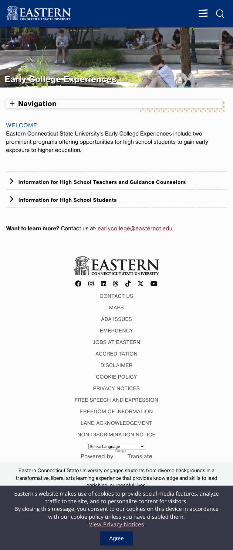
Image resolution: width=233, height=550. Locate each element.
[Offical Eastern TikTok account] (128, 284)
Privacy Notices (116, 388)
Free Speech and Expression (116, 400)
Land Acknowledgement (117, 423)
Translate (139, 456)
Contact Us (116, 296)
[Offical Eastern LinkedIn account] (103, 284)
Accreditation (117, 354)
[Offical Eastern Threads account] (115, 284)
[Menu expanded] (203, 14)
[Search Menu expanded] (220, 14)
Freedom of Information (116, 411)
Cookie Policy (116, 377)
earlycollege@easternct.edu (135, 228)
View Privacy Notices (116, 524)
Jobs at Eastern (116, 342)
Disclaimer (116, 365)
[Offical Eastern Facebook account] (78, 284)
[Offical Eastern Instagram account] (91, 284)
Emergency (116, 331)
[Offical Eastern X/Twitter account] (141, 284)
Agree (116, 538)
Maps (116, 307)
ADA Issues (116, 319)
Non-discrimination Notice (116, 434)
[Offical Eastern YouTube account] (154, 284)
